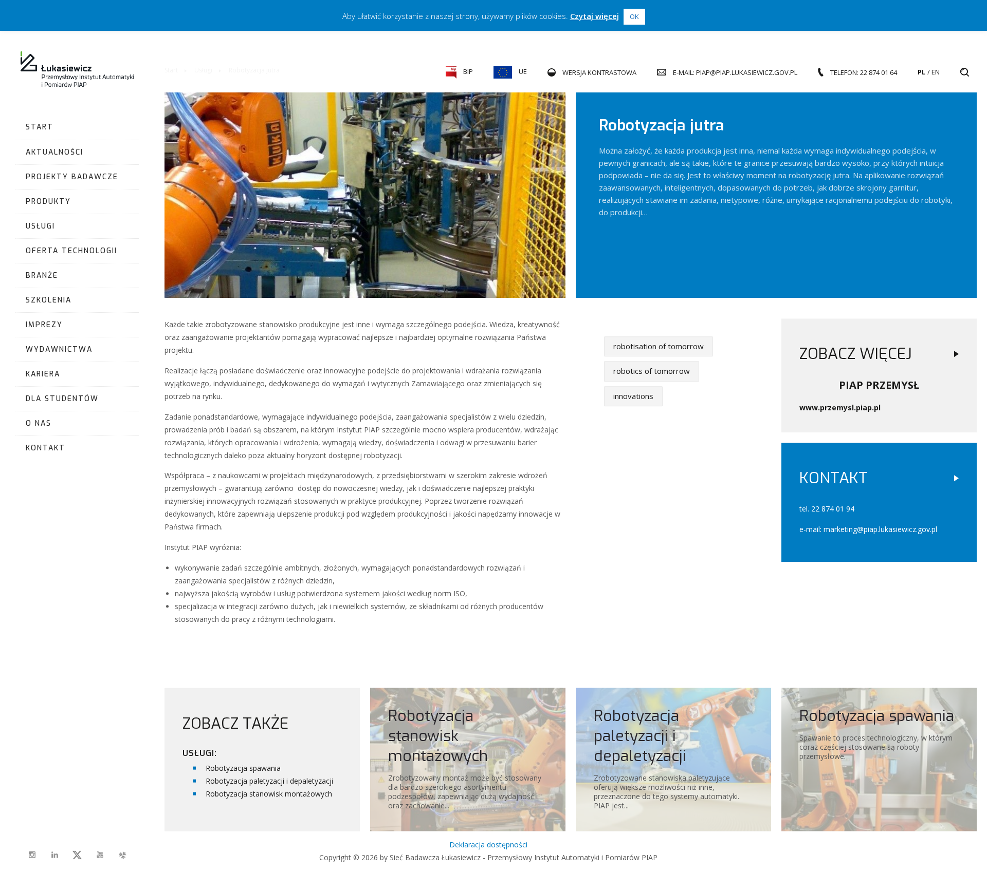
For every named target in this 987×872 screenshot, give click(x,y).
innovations (633, 396)
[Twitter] (77, 855)
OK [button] (634, 16)
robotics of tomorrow (651, 371)
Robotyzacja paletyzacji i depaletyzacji (269, 780)
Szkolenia (48, 300)
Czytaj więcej (594, 16)
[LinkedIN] (54, 855)
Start (39, 127)
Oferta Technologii (71, 251)
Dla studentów (62, 399)
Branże (42, 275)
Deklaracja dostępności (488, 844)
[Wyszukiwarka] (964, 72)
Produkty (48, 201)
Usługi (40, 226)
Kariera (43, 374)
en (935, 72)
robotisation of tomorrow (658, 346)
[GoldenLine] (122, 855)
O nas (38, 423)
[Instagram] (32, 855)
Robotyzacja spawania (243, 767)
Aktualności (54, 152)
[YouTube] (99, 855)
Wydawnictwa (59, 349)
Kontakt (45, 448)
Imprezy (44, 325)
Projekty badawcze (72, 177)
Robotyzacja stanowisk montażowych (269, 793)
